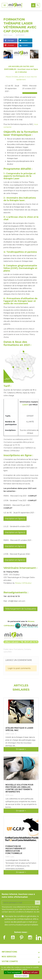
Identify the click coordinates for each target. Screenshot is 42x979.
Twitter (25, 40)
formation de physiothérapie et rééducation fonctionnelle (15, 849)
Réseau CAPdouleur (23, 583)
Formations (18, 649)
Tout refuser (32, 972)
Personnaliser (21, 976)
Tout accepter (13, 972)
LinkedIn (25, 45)
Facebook (4, 937)
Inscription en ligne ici (15, 518)
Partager (10, 40)
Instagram (30, 937)
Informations (9, 952)
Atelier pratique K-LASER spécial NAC (19, 729)
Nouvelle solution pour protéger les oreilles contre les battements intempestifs (19, 788)
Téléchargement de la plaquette (20, 609)
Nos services (9, 957)
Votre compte (10, 961)
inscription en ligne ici (15, 546)
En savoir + (21, 749)
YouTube (13, 937)
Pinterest (10, 45)
